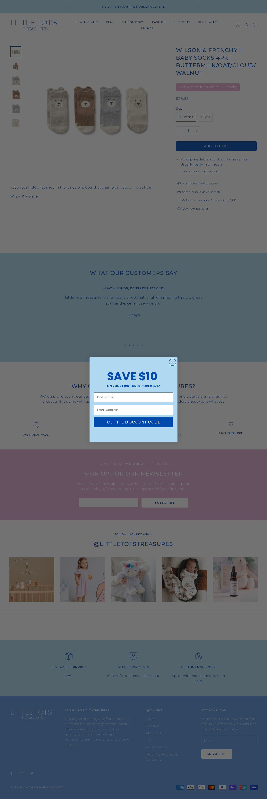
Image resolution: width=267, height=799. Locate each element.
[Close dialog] (172, 362)
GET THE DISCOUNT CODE (133, 422)
